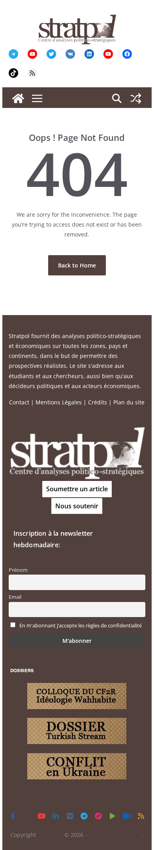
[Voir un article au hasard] (135, 98)
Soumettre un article (77, 489)
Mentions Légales (59, 402)
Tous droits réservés (115, 834)
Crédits (97, 402)
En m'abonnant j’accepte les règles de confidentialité (80, 625)
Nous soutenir (76, 506)
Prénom (18, 570)
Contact (19, 402)
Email (15, 597)
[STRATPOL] (18, 98)
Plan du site (129, 402)
